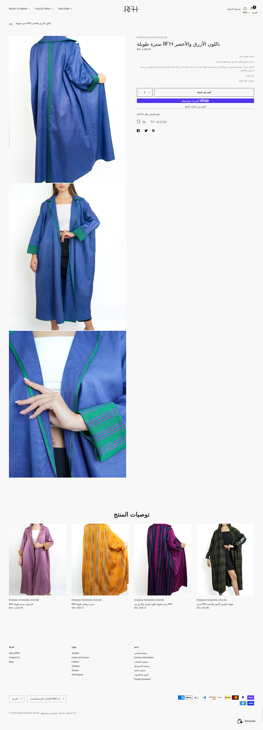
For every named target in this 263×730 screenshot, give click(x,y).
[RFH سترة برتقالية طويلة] (100, 559)
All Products (77, 674)
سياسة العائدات (141, 662)
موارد (74, 647)
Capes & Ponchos (80, 657)
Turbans (76, 666)
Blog (11, 662)
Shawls (75, 670)
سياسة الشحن (140, 653)
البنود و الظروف (141, 674)
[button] (250, 12)
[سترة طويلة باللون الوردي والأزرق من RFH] (162, 559)
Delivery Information (144, 657)
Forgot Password (142, 679)
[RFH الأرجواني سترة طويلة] (37, 559)
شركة (11, 647)
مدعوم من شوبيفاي (48, 713)
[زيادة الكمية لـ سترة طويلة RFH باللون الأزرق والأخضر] (149, 92)
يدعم (136, 647)
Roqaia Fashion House (24, 600)
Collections (42, 9)
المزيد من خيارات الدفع (195, 106)
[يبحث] (245, 9)
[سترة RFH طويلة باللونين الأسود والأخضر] (225, 559)
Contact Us (14, 657)
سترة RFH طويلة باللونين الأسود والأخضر (215, 604)
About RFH (14, 653)
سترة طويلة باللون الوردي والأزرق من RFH (153, 604)
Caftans (75, 662)
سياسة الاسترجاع (142, 666)
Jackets (75, 653)
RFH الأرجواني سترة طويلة (21, 604)
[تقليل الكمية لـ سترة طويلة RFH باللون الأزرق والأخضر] (139, 92)
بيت (10, 23)
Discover (64, 9)
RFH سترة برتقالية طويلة (83, 604)
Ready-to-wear (18, 9)
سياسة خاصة (140, 670)
